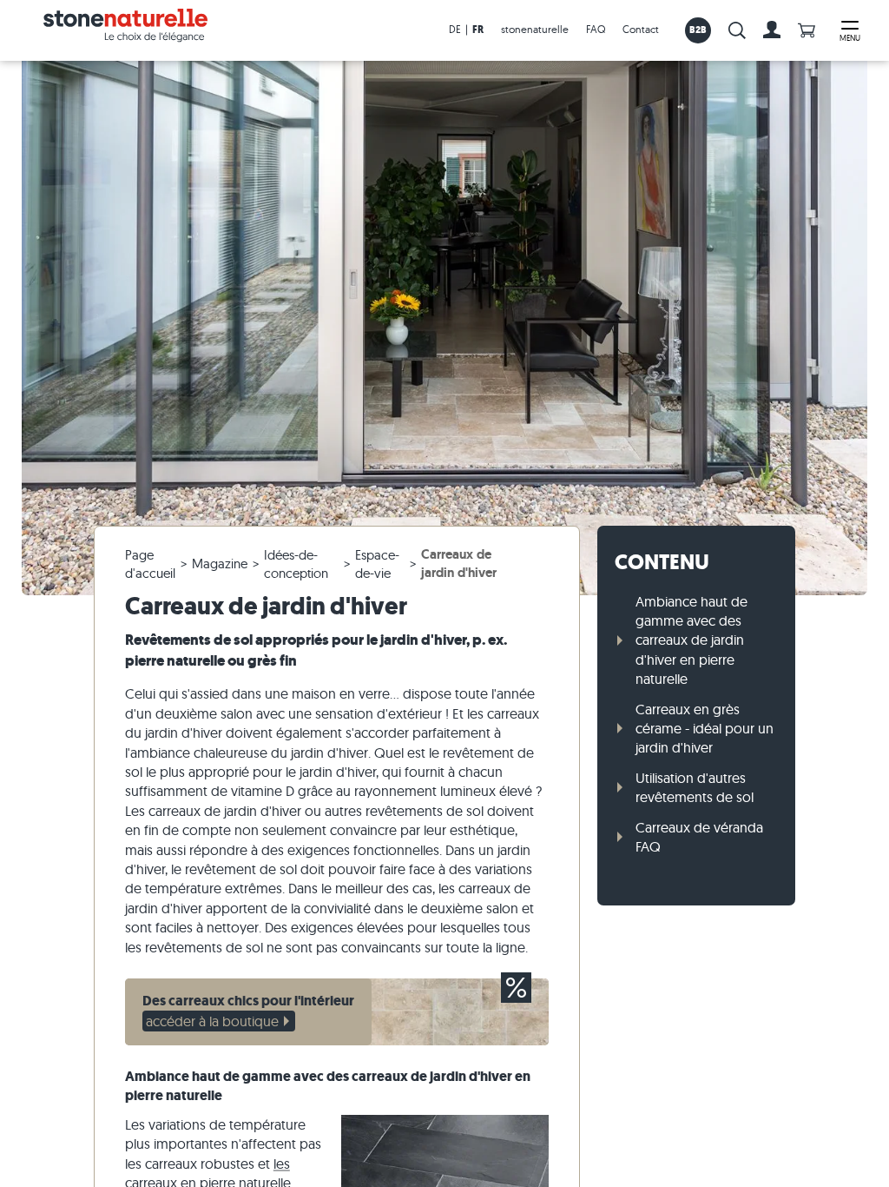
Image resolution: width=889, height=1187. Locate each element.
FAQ (595, 29)
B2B (698, 29)
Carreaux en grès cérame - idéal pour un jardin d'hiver (704, 728)
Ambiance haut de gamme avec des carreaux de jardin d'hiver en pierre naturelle (691, 640)
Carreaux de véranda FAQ (699, 837)
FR (478, 29)
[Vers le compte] (771, 30)
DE (455, 29)
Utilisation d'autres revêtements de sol (694, 787)
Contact (640, 29)
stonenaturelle (535, 29)
